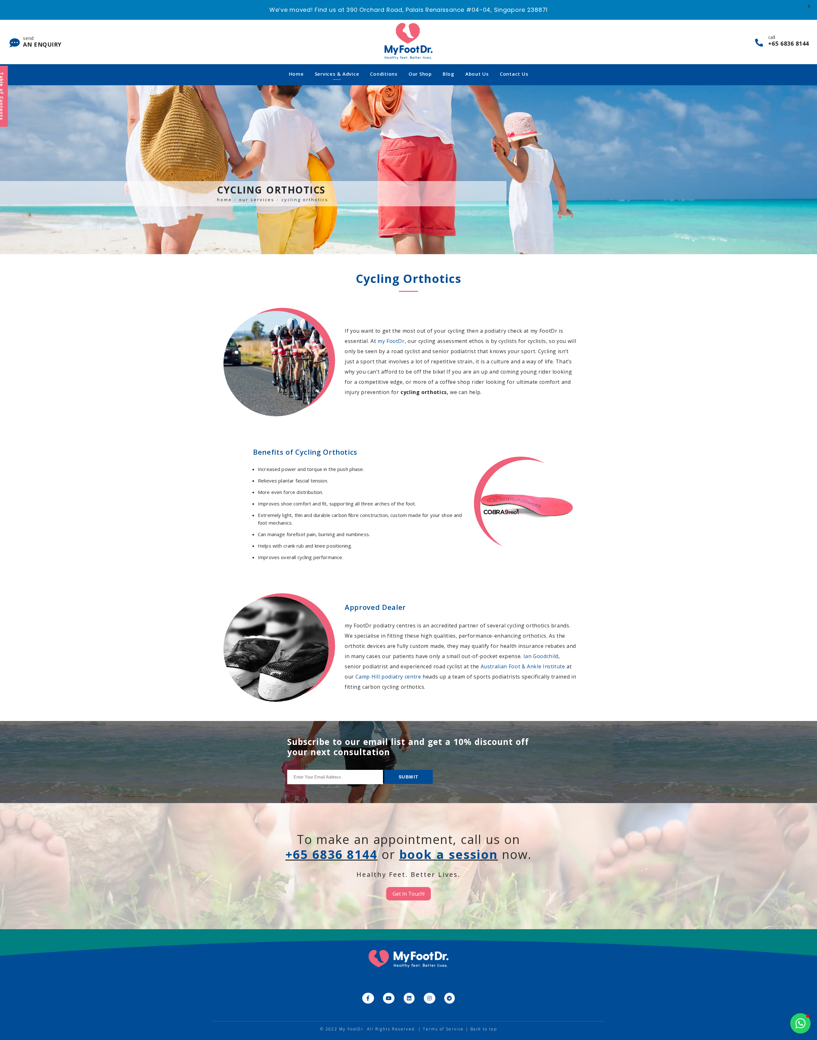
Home (296, 74)
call (788, 40)
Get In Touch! (408, 893)
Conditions (384, 74)
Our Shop (420, 74)
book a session (448, 854)
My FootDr (351, 1029)
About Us (477, 74)
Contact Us (514, 74)
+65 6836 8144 (331, 854)
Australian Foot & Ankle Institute (523, 666)
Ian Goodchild (540, 656)
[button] (800, 1023)
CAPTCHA (298, 766)
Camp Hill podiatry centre (388, 676)
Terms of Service (443, 1029)
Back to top (483, 1029)
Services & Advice (337, 74)
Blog (448, 74)
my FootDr (391, 341)
